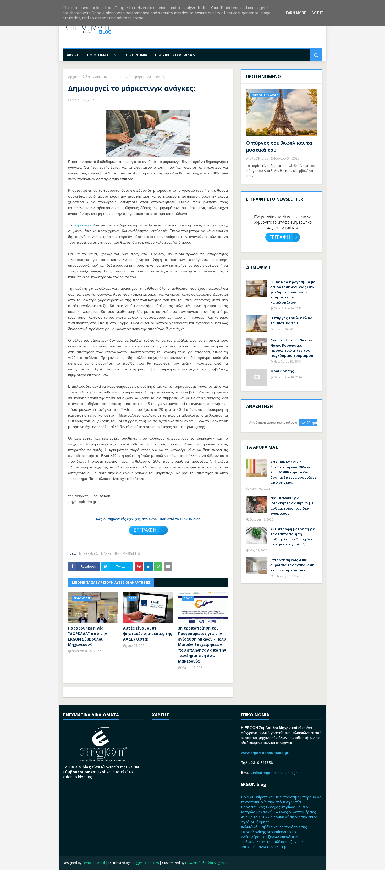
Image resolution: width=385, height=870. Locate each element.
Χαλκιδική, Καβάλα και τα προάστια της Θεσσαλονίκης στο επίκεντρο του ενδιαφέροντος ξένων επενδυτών (274, 831)
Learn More (295, 13)
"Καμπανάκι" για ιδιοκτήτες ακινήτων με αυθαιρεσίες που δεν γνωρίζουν (292, 506)
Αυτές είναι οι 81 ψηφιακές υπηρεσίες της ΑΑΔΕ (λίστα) (147, 634)
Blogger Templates (144, 863)
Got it (317, 13)
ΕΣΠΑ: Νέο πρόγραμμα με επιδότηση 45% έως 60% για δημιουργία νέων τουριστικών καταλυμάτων (292, 292)
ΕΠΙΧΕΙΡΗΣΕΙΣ (88, 553)
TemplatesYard (93, 863)
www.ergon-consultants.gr (264, 753)
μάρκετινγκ (82, 225)
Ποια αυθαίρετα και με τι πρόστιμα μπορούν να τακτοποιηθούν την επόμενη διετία (281, 800)
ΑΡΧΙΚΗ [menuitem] (73, 55)
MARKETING (101, 77)
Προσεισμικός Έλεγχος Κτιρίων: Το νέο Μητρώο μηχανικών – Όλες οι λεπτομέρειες (278, 809)
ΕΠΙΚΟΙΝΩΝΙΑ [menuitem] (135, 55)
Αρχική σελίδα (79, 77)
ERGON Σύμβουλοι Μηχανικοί (207, 863)
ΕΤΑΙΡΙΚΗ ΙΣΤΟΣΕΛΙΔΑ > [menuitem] (175, 55)
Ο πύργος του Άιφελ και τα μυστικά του (279, 146)
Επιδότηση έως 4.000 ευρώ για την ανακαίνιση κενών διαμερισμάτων (292, 564)
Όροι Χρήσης (282, 371)
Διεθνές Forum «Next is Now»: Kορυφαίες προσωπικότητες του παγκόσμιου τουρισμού (291, 348)
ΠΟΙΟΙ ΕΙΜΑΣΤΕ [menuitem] (100, 55)
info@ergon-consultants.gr (275, 772)
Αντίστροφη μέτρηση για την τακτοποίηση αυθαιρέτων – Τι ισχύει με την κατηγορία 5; (292, 537)
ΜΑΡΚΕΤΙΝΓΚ (110, 553)
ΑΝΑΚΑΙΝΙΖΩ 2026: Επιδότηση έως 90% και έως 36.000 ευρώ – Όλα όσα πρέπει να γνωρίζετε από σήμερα (293, 472)
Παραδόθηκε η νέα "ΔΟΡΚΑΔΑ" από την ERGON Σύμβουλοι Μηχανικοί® (87, 636)
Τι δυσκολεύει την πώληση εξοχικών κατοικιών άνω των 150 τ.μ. (273, 844)
